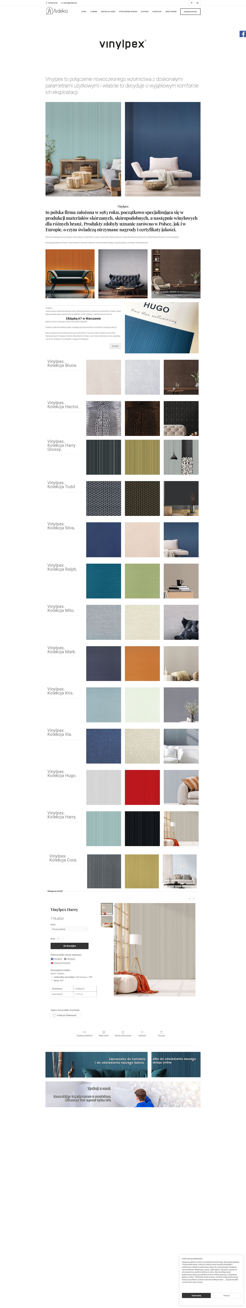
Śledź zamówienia (123, 1035)
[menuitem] (190, 898)
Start (83, 11)
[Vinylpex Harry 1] (107, 922)
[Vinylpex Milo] (103, 622)
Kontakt (145, 11)
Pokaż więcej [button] (56, 1003)
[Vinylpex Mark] (103, 663)
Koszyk (161, 1035)
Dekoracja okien (108, 11)
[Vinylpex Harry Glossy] (103, 457)
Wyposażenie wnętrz (128, 11)
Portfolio (157, 11)
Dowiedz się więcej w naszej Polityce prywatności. (202, 1286)
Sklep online (171, 11)
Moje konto (104, 1035)
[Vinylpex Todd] (103, 498)
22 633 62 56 (52, 3)
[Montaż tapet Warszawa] (123, 1094)
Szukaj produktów (85, 1035)
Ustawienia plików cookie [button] (211, 1302)
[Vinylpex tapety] (122, 44)
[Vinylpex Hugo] (103, 787)
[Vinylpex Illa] (103, 746)
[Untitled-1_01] (96, 1065)
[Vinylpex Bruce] (103, 377)
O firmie (93, 11)
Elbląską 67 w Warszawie (83, 318)
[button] (65, 1015)
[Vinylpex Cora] (104, 871)
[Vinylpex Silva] (103, 539)
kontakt (115, 346)
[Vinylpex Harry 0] (107, 909)
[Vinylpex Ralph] (103, 581)
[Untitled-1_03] (176, 1064)
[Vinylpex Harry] (103, 828)
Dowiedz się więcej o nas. (192, 1289)
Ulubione (142, 1035)
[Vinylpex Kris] (103, 704)
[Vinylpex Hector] (103, 418)
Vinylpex (122, 206)
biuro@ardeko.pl (70, 3)
